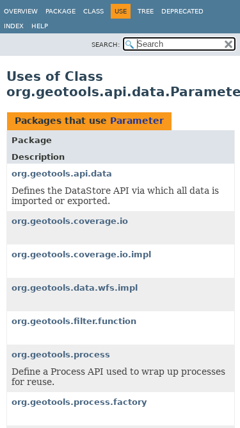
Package (60, 11)
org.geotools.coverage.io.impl (81, 254)
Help (39, 26)
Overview (21, 11)
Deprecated (182, 11)
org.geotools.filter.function (74, 321)
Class (93, 11)
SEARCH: (106, 44)
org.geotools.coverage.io (70, 221)
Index (14, 26)
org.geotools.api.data (62, 173)
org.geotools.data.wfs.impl (75, 288)
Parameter (137, 121)
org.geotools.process (61, 354)
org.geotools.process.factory (79, 402)
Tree (146, 11)
